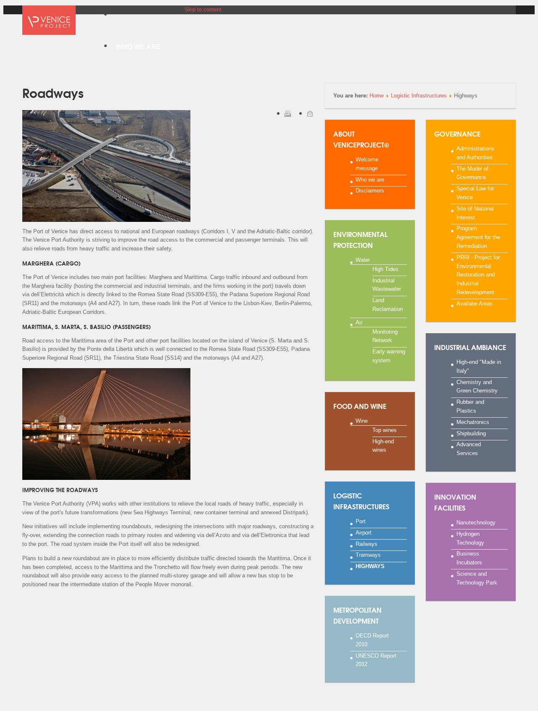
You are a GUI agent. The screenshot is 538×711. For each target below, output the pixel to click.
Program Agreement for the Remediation (478, 237)
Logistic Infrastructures (419, 95)
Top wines (384, 430)
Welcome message (367, 163)
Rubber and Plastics (470, 406)
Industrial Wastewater (386, 284)
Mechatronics (472, 422)
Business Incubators (469, 558)
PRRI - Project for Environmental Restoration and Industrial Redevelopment (478, 274)
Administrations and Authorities (475, 153)
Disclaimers (370, 190)
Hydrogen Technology (470, 537)
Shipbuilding (471, 433)
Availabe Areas (474, 303)
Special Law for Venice (475, 192)
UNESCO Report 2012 (376, 659)
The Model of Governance (472, 172)
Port (361, 521)
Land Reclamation (387, 304)
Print (287, 113)
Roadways (53, 92)
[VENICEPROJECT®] (49, 22)
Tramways (368, 555)
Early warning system (388, 355)
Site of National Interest (475, 212)
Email (309, 113)
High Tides (385, 269)
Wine (362, 421)
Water (363, 260)
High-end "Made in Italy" (478, 366)
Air (359, 322)
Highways (370, 566)
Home (376, 95)
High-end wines (383, 445)
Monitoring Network (385, 335)
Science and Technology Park (476, 577)
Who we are (370, 179)
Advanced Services (468, 448)
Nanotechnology (476, 522)
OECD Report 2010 (372, 640)
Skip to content (203, 9)
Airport (364, 532)
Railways (366, 543)
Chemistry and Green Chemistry (477, 386)
